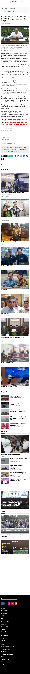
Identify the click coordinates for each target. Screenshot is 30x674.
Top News (4, 431)
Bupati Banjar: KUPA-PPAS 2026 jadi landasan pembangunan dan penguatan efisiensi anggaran (14, 337)
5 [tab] (19, 510)
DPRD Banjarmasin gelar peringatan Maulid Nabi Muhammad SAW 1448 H (12, 504)
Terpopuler (4, 392)
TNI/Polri (17, 164)
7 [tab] (18, 534)
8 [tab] (20, 534)
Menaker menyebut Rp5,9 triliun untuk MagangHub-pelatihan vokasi (12, 385)
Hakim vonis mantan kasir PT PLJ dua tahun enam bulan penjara (14, 361)
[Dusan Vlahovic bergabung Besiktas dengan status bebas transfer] (15, 208)
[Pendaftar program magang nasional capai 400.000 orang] (15, 303)
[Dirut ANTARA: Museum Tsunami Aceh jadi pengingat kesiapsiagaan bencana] (15, 444)
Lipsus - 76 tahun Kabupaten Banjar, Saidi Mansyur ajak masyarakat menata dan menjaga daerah (13, 192)
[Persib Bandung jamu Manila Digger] (5, 405)
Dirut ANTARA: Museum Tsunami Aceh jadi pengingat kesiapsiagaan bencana (13, 453)
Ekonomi (11, 8)
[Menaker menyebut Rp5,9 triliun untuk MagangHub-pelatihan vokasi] (15, 376)
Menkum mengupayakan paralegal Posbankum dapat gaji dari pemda (11, 241)
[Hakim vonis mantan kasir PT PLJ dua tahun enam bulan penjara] (15, 352)
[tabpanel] (15, 500)
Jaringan (3, 644)
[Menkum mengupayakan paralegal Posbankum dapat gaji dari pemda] (15, 231)
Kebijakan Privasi (5, 649)
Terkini (3, 608)
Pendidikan (4, 632)
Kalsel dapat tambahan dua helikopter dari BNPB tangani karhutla (18, 411)
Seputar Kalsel (5, 626)
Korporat (3, 661)
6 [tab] (16, 534)
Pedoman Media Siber (7, 654)
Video (3, 511)
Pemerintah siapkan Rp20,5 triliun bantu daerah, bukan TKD (13, 264)
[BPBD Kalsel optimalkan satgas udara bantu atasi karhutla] (5, 460)
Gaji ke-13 (6, 164)
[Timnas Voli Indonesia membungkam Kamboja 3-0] (5, 398)
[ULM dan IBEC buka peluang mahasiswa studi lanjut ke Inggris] (5, 474)
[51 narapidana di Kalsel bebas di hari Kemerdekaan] (5, 481)
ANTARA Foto (5, 659)
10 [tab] (25, 534)
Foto (2, 487)
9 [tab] (22, 534)
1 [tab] (10, 510)
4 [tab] (17, 510)
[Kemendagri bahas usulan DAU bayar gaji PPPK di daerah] (15, 279)
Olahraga (3, 629)
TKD (23, 164)
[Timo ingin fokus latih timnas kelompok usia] (5, 425)
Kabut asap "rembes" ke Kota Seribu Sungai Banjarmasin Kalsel (18, 418)
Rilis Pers (3, 640)
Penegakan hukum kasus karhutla (15, 587)
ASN (12, 164)
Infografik (4, 536)
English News (4, 635)
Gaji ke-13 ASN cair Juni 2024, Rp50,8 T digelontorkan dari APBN (12, 10)
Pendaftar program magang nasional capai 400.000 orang (14, 312)
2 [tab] (13, 510)
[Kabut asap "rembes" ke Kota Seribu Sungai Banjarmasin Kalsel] (5, 419)
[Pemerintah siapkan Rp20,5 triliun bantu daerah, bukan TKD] (15, 255)
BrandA (3, 656)
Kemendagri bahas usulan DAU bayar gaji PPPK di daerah (15, 288)
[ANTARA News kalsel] (16, 1)
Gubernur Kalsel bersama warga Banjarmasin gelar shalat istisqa (14, 529)
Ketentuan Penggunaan (8, 646)
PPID (2, 664)
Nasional (3, 624)
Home (5, 8)
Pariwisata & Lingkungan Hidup (9, 621)
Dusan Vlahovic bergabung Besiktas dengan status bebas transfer (14, 217)
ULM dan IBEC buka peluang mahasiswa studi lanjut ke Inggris (18, 474)
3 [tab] (15, 510)
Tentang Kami (5, 651)
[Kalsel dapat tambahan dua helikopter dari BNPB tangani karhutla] (5, 412)
